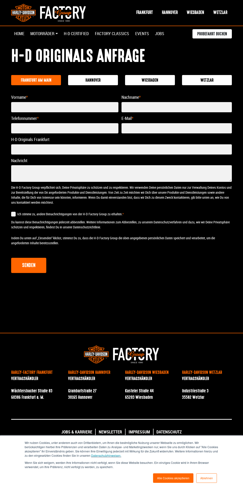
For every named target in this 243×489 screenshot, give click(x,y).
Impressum (139, 432)
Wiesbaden (195, 13)
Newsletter (110, 432)
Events (142, 33)
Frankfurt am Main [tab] (36, 80)
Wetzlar (220, 13)
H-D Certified (76, 33)
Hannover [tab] (93, 80)
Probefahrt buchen (212, 34)
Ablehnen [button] (206, 478)
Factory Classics (112, 33)
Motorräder (42, 33)
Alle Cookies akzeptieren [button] (173, 478)
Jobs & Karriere (76, 432)
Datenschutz (169, 432)
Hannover (170, 13)
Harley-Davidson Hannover (89, 372)
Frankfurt (144, 13)
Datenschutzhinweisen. (106, 455)
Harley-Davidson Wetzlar (202, 372)
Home (19, 33)
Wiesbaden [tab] (150, 80)
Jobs (159, 33)
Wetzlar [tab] (207, 80)
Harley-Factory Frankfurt (32, 372)
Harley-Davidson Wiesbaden (147, 372)
